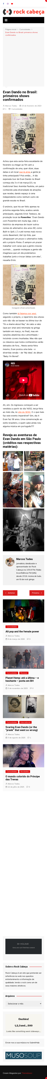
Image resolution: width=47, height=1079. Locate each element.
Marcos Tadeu (11, 106)
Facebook (3, 4)
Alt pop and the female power (22, 631)
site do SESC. (24, 412)
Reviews (24, 673)
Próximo (35, 593)
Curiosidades (17, 109)
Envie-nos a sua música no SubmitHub (22, 1042)
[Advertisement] (23, 61)
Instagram (8, 4)
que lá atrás (25, 172)
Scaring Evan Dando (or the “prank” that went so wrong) (22, 729)
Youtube (12, 4)
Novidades (25, 771)
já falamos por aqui (27, 313)
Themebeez (27, 1073)
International (25, 722)
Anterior (11, 593)
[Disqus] (23, 830)
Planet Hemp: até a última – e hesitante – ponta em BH (22, 679)
